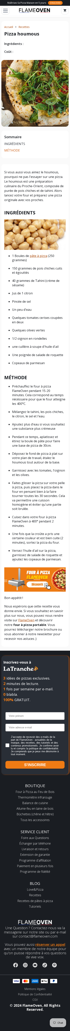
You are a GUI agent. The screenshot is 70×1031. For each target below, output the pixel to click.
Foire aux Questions (35, 838)
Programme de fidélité (35, 871)
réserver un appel (50, 944)
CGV (35, 1000)
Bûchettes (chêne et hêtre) (35, 814)
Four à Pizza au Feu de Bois (35, 792)
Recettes (35, 895)
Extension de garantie (35, 855)
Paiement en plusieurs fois (35, 866)
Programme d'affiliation (35, 860)
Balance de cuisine (35, 803)
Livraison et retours (35, 849)
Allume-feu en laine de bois (35, 808)
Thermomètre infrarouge (35, 797)
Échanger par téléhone (35, 843)
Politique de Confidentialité (35, 994)
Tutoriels (35, 906)
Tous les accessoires (35, 820)
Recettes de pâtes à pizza (35, 901)
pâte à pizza (38, 256)
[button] (5, 10)
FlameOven (26, 620)
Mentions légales (35, 989)
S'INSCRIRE (35, 765)
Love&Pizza (35, 889)
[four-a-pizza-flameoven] (35, 579)
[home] (34, 10)
